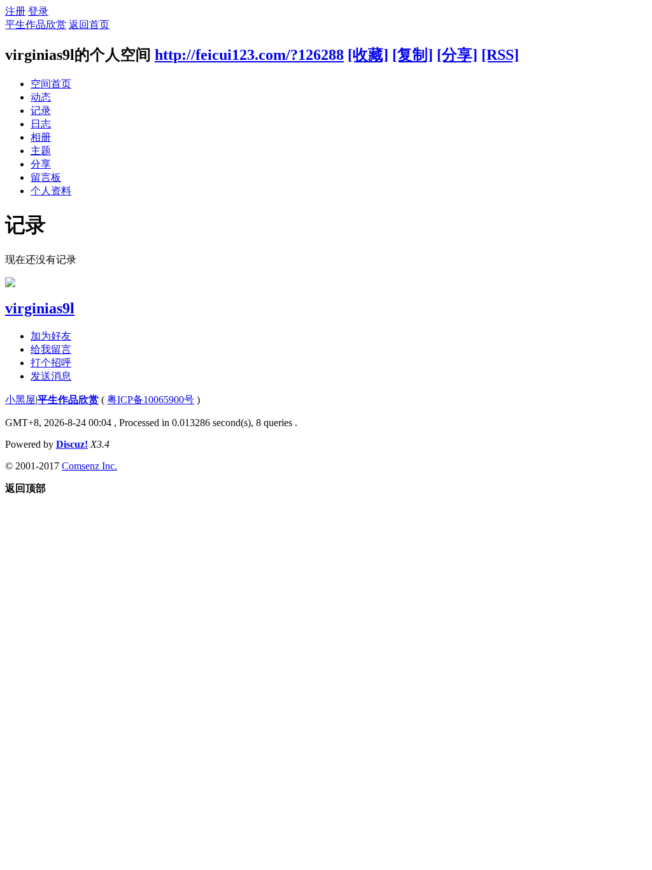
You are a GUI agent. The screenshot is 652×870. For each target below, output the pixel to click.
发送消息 (51, 376)
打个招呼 (51, 362)
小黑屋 (20, 399)
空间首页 (51, 83)
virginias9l (39, 308)
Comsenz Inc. (89, 465)
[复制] (412, 54)
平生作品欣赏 (35, 24)
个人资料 (51, 190)
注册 (15, 11)
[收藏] (368, 54)
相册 (41, 137)
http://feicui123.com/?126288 (249, 54)
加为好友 (51, 336)
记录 (41, 110)
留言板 (46, 177)
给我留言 (51, 349)
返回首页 (89, 24)
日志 (41, 123)
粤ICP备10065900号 (150, 399)
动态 (41, 97)
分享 (41, 164)
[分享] (457, 54)
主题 (41, 150)
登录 (38, 11)
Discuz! (72, 444)
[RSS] (500, 54)
